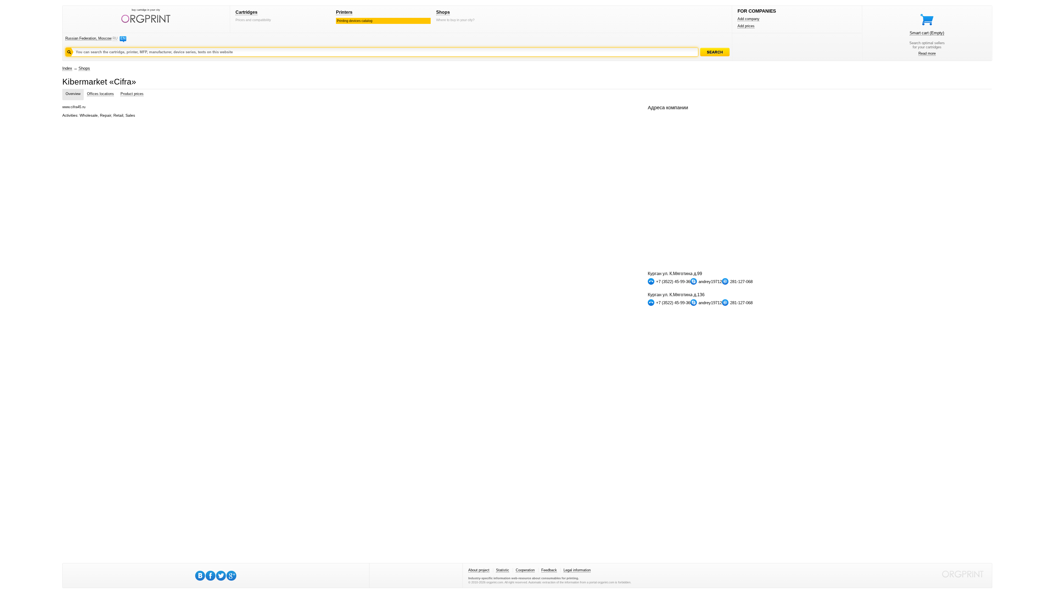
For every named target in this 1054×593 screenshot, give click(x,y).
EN (122, 38)
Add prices (746, 26)
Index (67, 68)
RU (115, 38)
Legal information (577, 570)
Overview (73, 94)
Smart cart (927, 32)
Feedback (549, 570)
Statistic (502, 570)
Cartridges (246, 12)
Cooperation (525, 570)
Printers (344, 12)
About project (478, 570)
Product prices (132, 94)
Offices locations (100, 94)
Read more (927, 53)
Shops (443, 12)
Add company (748, 19)
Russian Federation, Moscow (88, 38)
